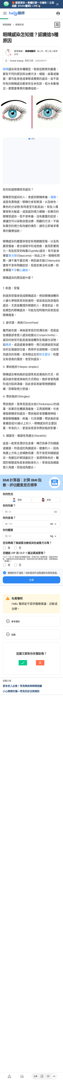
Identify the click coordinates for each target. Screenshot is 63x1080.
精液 (8, 344)
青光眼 (12, 255)
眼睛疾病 (19, 24)
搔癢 (53, 197)
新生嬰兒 (44, 354)
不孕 (14, 270)
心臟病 (24, 270)
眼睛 (5, 69)
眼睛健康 (7, 24)
